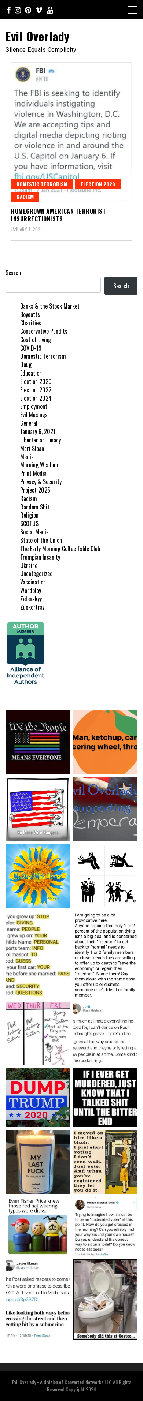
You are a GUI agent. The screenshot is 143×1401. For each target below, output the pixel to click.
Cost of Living (35, 339)
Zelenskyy (31, 598)
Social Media (34, 531)
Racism (25, 197)
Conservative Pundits (43, 331)
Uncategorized (36, 573)
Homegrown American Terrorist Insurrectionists (58, 215)
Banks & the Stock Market (50, 306)
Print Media (33, 473)
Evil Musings (34, 414)
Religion (29, 515)
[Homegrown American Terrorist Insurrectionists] (71, 131)
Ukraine (28, 565)
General (28, 423)
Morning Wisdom (39, 464)
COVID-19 (30, 348)
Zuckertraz (32, 607)
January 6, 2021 (37, 431)
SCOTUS (29, 523)
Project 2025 (35, 490)
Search (13, 272)
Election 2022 (35, 389)
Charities (30, 322)
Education (31, 373)
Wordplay (30, 590)
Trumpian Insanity (40, 557)
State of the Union (41, 540)
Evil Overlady (38, 36)
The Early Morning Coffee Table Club (60, 548)
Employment (33, 406)
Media (27, 456)
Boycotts (30, 314)
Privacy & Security (41, 481)
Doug (26, 364)
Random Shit (35, 507)
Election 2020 (98, 184)
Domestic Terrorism (41, 184)
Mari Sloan (32, 448)
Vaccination (33, 582)
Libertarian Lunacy (40, 440)
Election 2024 (36, 398)
